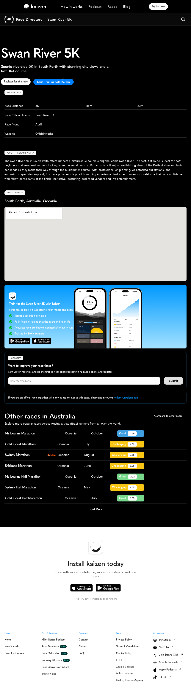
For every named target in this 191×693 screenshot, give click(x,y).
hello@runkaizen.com (126, 397)
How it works (71, 6)
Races (112, 6)
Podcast (94, 6)
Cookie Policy (52, 674)
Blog (126, 6)
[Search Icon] (183, 19)
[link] (36, 6)
